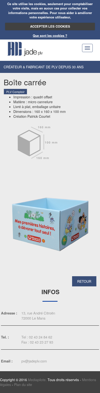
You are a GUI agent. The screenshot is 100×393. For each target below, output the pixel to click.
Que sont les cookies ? (50, 35)
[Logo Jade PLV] (25, 48)
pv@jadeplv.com (34, 360)
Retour (84, 281)
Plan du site (23, 384)
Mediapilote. (37, 379)
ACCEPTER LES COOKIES (50, 26)
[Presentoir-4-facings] (50, 223)
